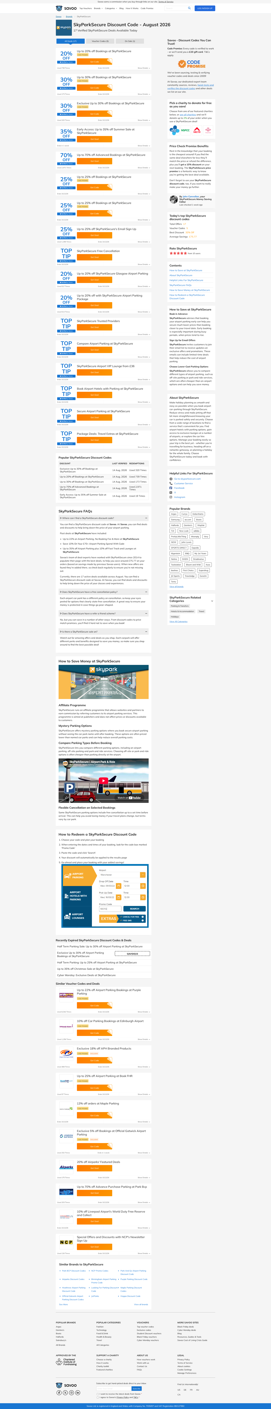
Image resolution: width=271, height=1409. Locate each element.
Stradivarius (198, 559)
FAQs (139, 1369)
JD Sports (175, 576)
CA (179, 1394)
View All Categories (178, 621)
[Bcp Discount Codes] (66, 1192)
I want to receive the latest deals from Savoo (120, 1394)
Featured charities (104, 1369)
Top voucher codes (145, 1326)
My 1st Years (200, 553)
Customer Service (183, 483)
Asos (208, 564)
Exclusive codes (144, 1330)
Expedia (195, 548)
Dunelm (203, 576)
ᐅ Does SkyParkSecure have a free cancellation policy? (88, 591)
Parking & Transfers (180, 606)
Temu (173, 581)
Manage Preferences (186, 1373)
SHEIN (185, 559)
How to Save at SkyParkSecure (186, 270)
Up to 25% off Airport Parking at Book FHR (105, 1076)
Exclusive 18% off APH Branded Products (104, 1048)
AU (197, 1390)
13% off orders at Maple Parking (98, 1103)
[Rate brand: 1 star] (171, 253)
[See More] (211, 601)
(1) (130, 41)
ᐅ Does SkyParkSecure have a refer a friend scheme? (87, 613)
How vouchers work (146, 1359)
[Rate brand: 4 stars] (182, 253)
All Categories (102, 1345)
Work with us (143, 1363)
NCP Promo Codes (99, 1270)
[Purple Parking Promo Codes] (66, 995)
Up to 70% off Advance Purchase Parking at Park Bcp (112, 1186)
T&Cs (135, 1397)
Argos (173, 514)
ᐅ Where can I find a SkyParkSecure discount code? (87, 518)
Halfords (175, 525)
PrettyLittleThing (178, 536)
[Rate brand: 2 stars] (175, 253)
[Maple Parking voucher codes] (66, 1109)
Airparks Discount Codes (73, 1279)
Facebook (179, 487)
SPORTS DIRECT (179, 548)
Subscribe (136, 1389)
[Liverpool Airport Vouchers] (66, 1217)
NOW (173, 542)
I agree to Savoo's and (119, 1397)
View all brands (176, 586)
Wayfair (201, 525)
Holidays (175, 616)
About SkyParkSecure (181, 275)
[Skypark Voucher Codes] (64, 28)
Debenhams (198, 514)
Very (206, 536)
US (179, 1390)
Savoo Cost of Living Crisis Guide (192, 1340)
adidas (196, 531)
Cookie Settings (184, 1369)
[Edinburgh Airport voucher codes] (66, 1026)
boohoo (174, 570)
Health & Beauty (103, 1337)
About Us (142, 1355)
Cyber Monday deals (186, 1330)
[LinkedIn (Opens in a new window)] (77, 1392)
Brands (69, 16)
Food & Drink (102, 1333)
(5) (100, 41)
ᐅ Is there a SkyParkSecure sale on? (78, 631)
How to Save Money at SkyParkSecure (190, 290)
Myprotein (175, 553)
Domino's (188, 525)
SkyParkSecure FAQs (181, 285)
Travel (201, 611)
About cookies (183, 1366)
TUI (172, 531)
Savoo (58, 16)
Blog (179, 1333)
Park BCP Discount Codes (74, 1270)
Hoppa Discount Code (130, 1296)
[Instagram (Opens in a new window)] (71, 1392)
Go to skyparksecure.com (187, 478)
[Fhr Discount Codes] (66, 1081)
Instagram (179, 497)
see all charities (188, 114)
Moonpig (195, 536)
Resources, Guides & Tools (189, 1337)
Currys (184, 514)
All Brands (60, 1345)
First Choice (188, 570)
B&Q (187, 553)
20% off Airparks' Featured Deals (98, 1162)
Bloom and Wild (193, 564)
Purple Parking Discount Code (134, 1279)
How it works (102, 1363)
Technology (101, 1330)
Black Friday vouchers (147, 1337)
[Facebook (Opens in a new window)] (59, 1392)
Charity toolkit (102, 1366)
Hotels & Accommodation (182, 611)
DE (185, 1390)
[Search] (189, 8)
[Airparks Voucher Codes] (66, 1167)
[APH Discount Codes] (66, 1054)
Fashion (99, 1326)
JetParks (95, 1296)
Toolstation (176, 564)
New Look (183, 531)
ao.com (188, 519)
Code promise (83, 55)
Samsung (175, 519)
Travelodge (190, 576)
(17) (71, 41)
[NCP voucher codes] (66, 1242)
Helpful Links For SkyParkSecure (186, 280)
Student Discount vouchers (149, 1333)
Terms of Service (165, 1)
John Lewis (186, 542)
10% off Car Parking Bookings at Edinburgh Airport (110, 1021)
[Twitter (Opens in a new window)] (65, 1392)
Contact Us (142, 1366)
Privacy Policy (183, 1359)
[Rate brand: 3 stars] (178, 253)
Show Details (143, 68)
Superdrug (203, 570)
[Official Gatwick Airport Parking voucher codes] (66, 1136)
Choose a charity (104, 1359)
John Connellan (191, 196)
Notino (174, 559)
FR (191, 1390)
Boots (199, 519)
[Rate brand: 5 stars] (185, 253)
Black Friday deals (185, 1326)
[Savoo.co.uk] (66, 8)
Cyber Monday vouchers (148, 1340)
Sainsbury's (61, 1340)
